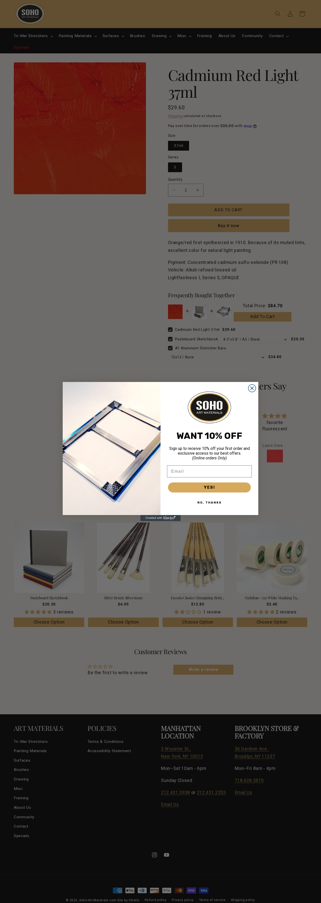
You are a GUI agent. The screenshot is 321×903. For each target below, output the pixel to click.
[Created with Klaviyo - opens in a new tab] (160, 518)
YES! (209, 487)
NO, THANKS (209, 502)
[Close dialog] (252, 388)
